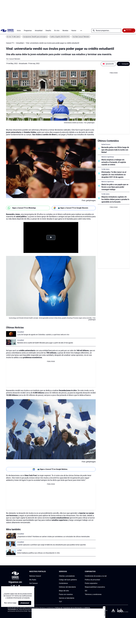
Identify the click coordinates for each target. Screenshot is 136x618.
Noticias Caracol (35, 576)
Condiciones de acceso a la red (96, 576)
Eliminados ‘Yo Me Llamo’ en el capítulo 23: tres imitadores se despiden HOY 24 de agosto (113, 174)
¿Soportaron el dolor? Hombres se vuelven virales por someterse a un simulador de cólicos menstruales (53, 536)
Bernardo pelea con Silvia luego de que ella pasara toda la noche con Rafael (115, 149)
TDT (60, 602)
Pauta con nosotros (66, 594)
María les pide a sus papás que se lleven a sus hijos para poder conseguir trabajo (114, 186)
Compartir (125, 64)
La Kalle (32, 587)
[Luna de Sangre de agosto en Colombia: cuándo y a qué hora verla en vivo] (11, 334)
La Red (19, 550)
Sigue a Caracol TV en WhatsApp (24, 208)
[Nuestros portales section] (46, 572)
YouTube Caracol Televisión (80, 36)
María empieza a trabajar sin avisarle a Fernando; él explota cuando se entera (113, 162)
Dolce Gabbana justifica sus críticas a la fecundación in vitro (38, 553)
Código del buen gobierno (68, 580)
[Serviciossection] (76, 572)
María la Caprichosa (107, 157)
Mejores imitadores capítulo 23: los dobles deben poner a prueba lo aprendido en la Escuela (115, 199)
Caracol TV (10, 43)
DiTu (31, 591)
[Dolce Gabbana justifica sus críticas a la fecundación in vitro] (11, 552)
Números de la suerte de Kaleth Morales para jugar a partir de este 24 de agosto (45, 343)
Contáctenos (63, 583)
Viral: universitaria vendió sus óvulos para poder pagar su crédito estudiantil (52, 43)
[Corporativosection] (106, 572)
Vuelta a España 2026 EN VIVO (59, 36)
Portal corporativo (91, 583)
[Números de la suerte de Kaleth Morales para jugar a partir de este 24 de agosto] (11, 342)
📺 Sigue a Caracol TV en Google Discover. (73, 208)
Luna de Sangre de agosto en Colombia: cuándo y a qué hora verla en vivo (43, 335)
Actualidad (20, 43)
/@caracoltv (109, 64)
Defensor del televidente (67, 587)
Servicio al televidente (66, 598)
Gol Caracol (33, 583)
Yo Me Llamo (105, 169)
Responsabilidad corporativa (95, 587)
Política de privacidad (92, 580)
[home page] (7, 30)
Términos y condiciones (93, 594)
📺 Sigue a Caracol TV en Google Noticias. (52, 469)
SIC (86, 591)
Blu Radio (32, 580)
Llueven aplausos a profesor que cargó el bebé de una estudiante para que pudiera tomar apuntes (51, 545)
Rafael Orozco (105, 144)
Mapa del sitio (64, 591)
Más (81, 30)
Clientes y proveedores (67, 576)
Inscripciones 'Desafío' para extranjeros (35, 36)
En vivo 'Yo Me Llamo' (13, 36)
